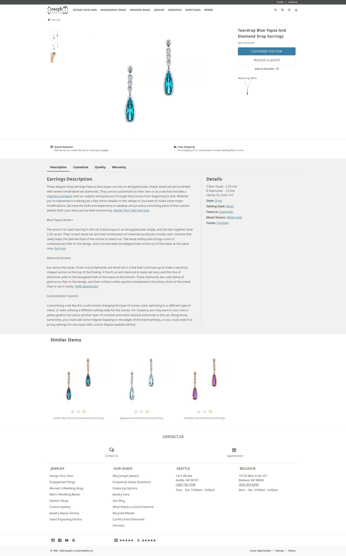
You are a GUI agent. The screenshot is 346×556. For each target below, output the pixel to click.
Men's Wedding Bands (65, 494)
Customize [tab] (80, 167)
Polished (223, 223)
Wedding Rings (140, 10)
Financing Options (125, 488)
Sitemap (279, 550)
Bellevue (248, 468)
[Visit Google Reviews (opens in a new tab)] (124, 540)
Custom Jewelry (60, 507)
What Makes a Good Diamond (133, 507)
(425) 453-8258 (248, 485)
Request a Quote (267, 60)
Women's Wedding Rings (67, 488)
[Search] (275, 10)
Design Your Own (85, 10)
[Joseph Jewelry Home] (49, 20)
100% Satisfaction (86, 286)
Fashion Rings (59, 501)
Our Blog (119, 501)
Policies (292, 550)
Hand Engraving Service (66, 519)
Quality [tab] (100, 167)
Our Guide (123, 468)
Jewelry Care (121, 494)
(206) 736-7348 (185, 485)
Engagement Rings (113, 10)
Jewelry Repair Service (64, 513)
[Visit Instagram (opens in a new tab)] (53, 540)
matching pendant (59, 196)
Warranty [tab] (119, 167)
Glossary (119, 525)
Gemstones (193, 10)
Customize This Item (266, 51)
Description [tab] (58, 167)
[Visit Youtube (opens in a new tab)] (67, 540)
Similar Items (65, 340)
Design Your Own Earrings (131, 210)
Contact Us (173, 436)
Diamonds (175, 10)
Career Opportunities (260, 550)
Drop (218, 201)
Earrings (60, 248)
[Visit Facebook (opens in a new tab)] (60, 540)
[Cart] (282, 10)
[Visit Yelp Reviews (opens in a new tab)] (147, 540)
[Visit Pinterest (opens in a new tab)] (74, 540)
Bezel (229, 206)
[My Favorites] (289, 10)
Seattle (183, 468)
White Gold (234, 217)
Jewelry (159, 10)
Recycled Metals (123, 513)
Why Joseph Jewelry (126, 476)
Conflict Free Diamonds (129, 519)
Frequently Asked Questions (132, 482)
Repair (208, 10)
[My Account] (296, 10)
